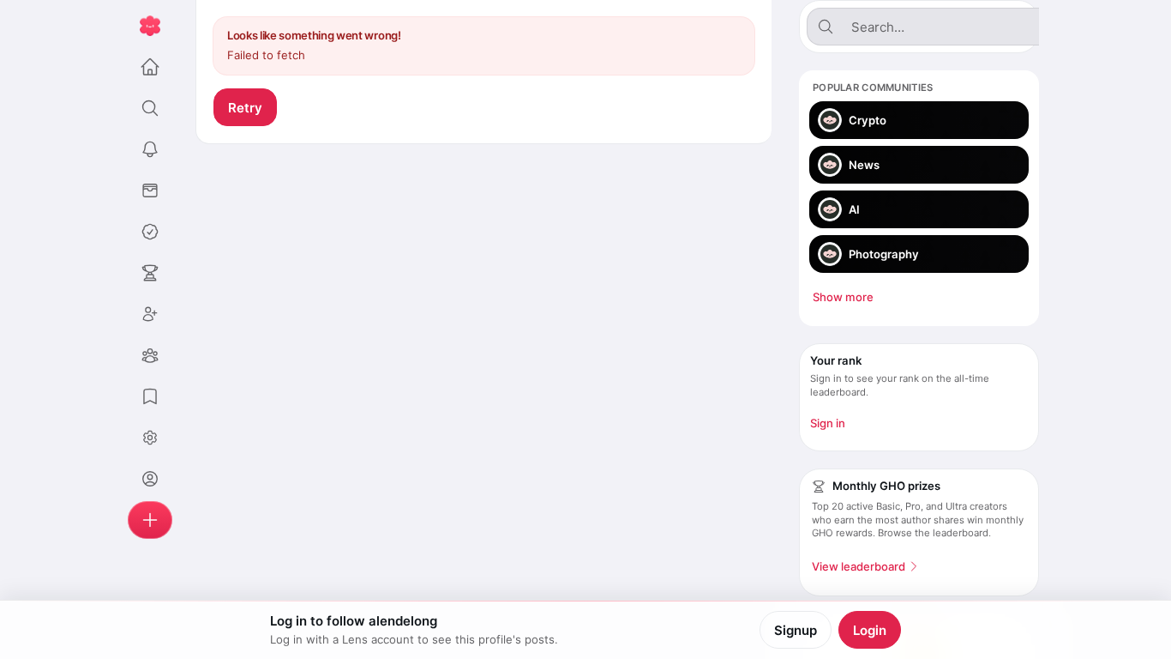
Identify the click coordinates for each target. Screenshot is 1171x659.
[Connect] (150, 314)
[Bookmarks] (150, 396)
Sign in (827, 423)
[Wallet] (150, 190)
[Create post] (150, 520)
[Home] (150, 67)
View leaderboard (858, 566)
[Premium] (150, 232)
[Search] (150, 108)
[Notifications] (150, 149)
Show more (843, 297)
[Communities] (150, 355)
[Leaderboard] (150, 273)
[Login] (150, 479)
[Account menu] (150, 437)
